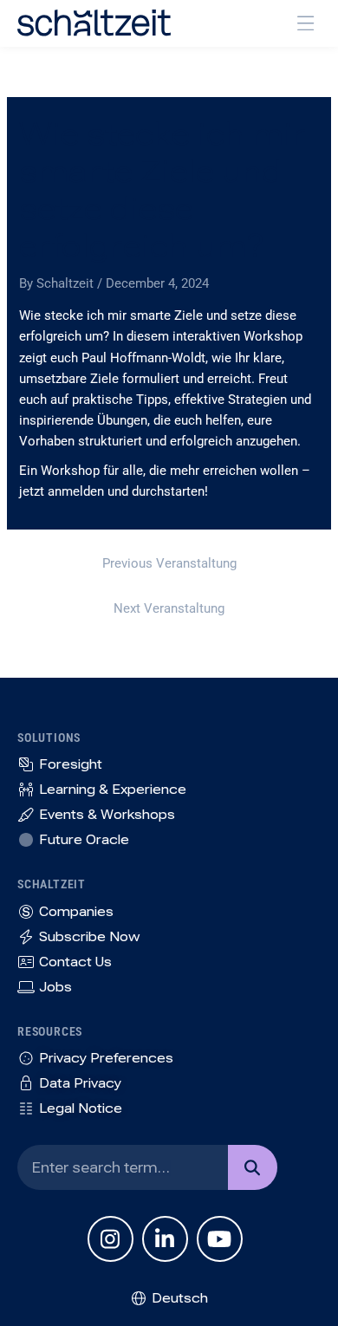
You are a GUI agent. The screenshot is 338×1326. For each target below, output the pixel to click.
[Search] (252, 1167)
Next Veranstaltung (169, 608)
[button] (305, 23)
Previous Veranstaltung (169, 563)
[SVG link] (94, 23)
